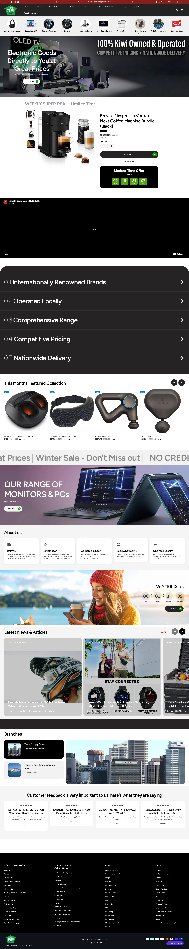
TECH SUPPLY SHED (100, 939)
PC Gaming (109, 912)
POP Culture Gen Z (112, 923)
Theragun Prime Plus (102, 436)
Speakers (159, 900)
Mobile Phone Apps (112, 896)
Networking (109, 904)
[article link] (75, 710)
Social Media (160, 893)
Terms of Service (10, 912)
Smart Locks (160, 885)
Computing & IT (87, 7)
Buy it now (129, 161)
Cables (72, 7)
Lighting (108, 889)
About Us (7, 870)
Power (107, 927)
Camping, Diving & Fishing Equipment (67, 888)
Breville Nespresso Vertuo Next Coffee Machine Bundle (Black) (127, 121)
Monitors (108, 900)
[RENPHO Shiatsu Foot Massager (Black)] (26, 411)
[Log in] (177, 10)
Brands (6, 874)
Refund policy (9, 915)
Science (159, 881)
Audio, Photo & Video (56, 7)
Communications (60, 892)
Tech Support (8, 904)
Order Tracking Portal (11, 919)
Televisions (160, 915)
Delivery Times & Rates (12, 881)
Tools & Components (31, 13)
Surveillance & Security (164, 912)
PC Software (109, 915)
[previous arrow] (174, 382)
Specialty (136, 7)
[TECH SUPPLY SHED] (10, 10)
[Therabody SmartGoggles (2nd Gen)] (72, 411)
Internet (108, 881)
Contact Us (8, 878)
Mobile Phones (110, 893)
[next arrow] (181, 382)
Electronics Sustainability (63, 914)
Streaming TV (161, 908)
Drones (57, 903)
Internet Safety (110, 885)
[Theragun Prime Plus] (117, 411)
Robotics (159, 878)
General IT (58, 925)
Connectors (58, 895)
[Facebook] (8, 2)
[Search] (171, 10)
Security (123, 7)
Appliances (38, 7)
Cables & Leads (60, 884)
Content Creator (60, 899)
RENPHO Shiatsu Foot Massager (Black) (18, 436)
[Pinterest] (12, 2)
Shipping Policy (9, 900)
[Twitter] (5, 2)
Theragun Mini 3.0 (147, 436)
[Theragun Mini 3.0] (162, 411)
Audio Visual (58, 876)
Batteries (57, 880)
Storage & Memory (162, 904)
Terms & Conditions (11, 908)
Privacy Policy (9, 889)
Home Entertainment (106, 7)
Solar (158, 896)
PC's (106, 908)
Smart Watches (161, 889)
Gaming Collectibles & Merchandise (67, 922)
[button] (182, 10)
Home (26, 7)
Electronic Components (62, 910)
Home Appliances (111, 870)
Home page (8, 885)
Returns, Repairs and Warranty (15, 893)
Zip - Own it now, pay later (13, 923)
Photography (110, 919)
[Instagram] (15, 2)
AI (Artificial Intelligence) (63, 873)
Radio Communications (164, 874)
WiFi (157, 927)
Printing (158, 870)
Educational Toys (60, 907)
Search (6, 896)
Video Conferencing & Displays (167, 923)
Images (107, 878)
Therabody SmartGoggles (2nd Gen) (63, 436)
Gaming (57, 918)
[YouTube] (18, 2)
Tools (158, 919)
